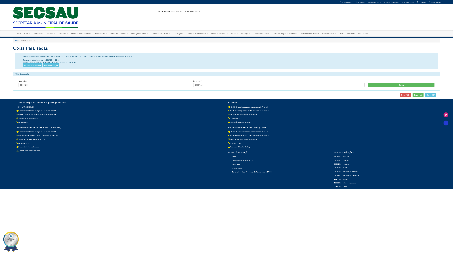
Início (19, 33)
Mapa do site (436, 2)
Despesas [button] (63, 33)
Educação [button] (245, 33)
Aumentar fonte (375, 2)
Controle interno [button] (328, 33)
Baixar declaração (51, 65)
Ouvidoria (351, 33)
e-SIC (234, 157)
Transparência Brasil (238, 172)
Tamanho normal (391, 2)
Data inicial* (23, 81)
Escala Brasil (236, 164)
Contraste (422, 2)
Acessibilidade (347, 2)
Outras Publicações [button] (218, 33)
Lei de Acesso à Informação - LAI (242, 161)
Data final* (197, 81)
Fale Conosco (363, 33)
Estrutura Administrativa (310, 33)
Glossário (361, 2)
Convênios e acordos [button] (118, 33)
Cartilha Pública (237, 168)
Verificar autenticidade (32, 65)
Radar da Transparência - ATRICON (261, 172)
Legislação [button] (178, 33)
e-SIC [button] (26, 33)
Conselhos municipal (261, 33)
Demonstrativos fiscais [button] (160, 33)
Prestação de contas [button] (139, 33)
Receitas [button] (50, 33)
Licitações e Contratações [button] (197, 33)
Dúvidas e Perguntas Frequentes (285, 33)
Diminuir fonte (408, 2)
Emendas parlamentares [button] (80, 33)
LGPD (342, 33)
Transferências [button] (99, 33)
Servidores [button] (38, 33)
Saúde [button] (233, 33)
